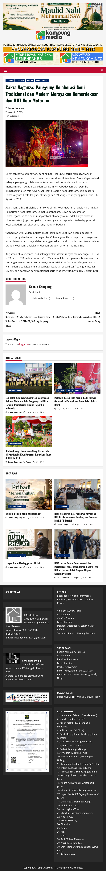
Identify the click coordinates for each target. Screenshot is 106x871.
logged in (24, 344)
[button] (6, 70)
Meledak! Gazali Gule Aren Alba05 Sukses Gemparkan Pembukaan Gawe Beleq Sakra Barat (75, 401)
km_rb (59, 409)
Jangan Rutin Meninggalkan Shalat (23, 563)
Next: (76, 317)
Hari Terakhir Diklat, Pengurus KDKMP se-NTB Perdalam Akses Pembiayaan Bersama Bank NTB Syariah (75, 517)
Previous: (28, 319)
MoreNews (62, 867)
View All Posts (63, 298)
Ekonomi (20, 80)
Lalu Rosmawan (62, 577)
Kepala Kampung (16, 108)
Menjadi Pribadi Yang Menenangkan (23, 513)
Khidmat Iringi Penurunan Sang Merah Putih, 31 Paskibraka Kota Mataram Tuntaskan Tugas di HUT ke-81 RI (28, 454)
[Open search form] (102, 70)
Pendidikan (62, 506)
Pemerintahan (42, 80)
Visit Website (39, 298)
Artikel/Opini (63, 556)
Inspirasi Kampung (17, 506)
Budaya (10, 80)
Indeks (30, 80)
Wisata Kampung (74, 390)
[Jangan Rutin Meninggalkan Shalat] (29, 544)
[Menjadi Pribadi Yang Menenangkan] (29, 494)
